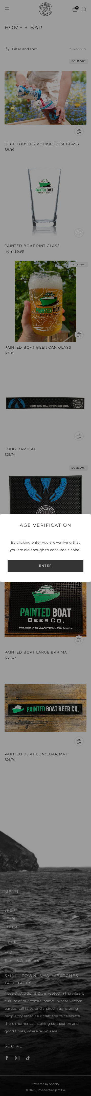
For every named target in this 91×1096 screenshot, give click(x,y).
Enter (45, 565)
